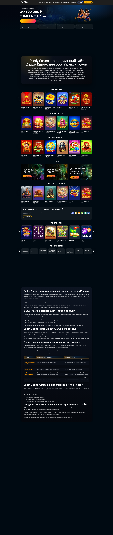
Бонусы (73, 2)
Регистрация (45, 2)
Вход (50, 2)
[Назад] (19, 98)
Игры (40, 2)
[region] (56, 101)
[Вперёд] (93, 98)
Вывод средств (66, 2)
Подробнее (27, 216)
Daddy (24, 2)
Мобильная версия (57, 2)
